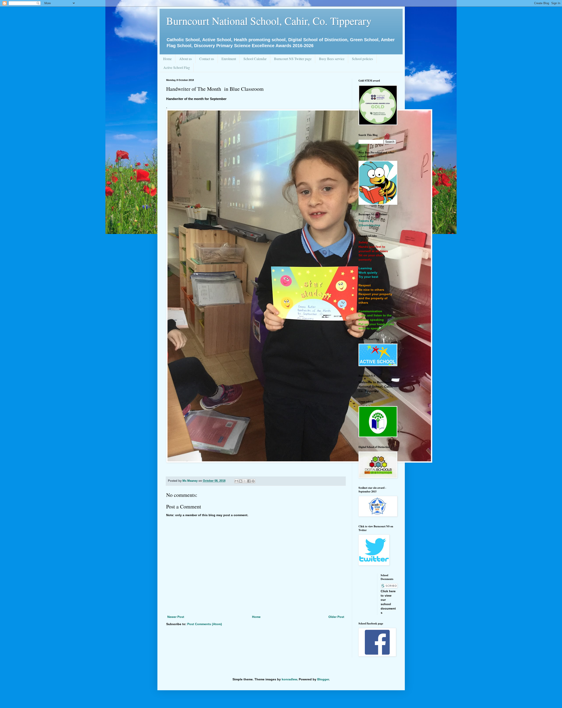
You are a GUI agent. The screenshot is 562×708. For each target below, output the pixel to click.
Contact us (206, 58)
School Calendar (255, 58)
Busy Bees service (331, 58)
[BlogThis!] (240, 481)
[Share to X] (245, 481)
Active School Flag (176, 67)
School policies (362, 58)
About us (185, 58)
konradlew (289, 679)
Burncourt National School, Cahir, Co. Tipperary (268, 21)
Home (167, 58)
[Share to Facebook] (249, 481)
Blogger (323, 679)
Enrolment (229, 58)
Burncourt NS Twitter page (293, 58)
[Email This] (236, 481)
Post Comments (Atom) (204, 624)
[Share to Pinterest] (253, 481)
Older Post (336, 617)
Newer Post (175, 617)
